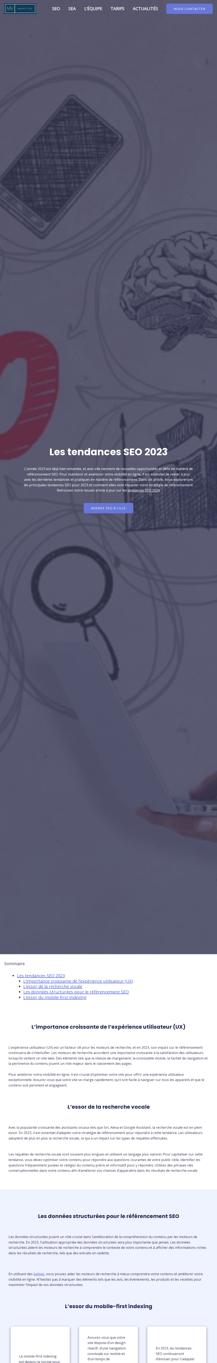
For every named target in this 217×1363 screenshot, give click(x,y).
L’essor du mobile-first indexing (54, 997)
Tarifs (117, 8)
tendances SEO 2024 (144, 490)
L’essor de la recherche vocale (52, 986)
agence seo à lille (108, 508)
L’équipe (93, 8)
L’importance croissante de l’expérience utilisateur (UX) (78, 981)
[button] (189, 9)
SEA (72, 8)
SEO (56, 8)
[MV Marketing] (20, 8)
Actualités (145, 8)
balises (39, 1274)
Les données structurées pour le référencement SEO (76, 992)
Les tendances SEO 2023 (41, 975)
